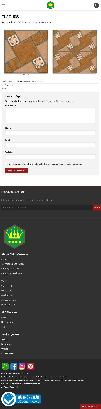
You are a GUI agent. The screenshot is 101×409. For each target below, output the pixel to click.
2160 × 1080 (32, 22)
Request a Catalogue (11, 273)
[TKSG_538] (50, 51)
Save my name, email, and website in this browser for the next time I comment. (45, 164)
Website (9, 152)
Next (5, 88)
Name (8, 128)
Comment (10, 105)
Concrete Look (8, 300)
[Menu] (3, 5)
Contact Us (92, 406)
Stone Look (6, 286)
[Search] (96, 5)
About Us (6, 259)
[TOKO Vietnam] (50, 5)
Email (8, 140)
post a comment (35, 81)
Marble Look (7, 295)
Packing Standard (10, 268)
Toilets (4, 339)
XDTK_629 (46, 22)
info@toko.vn (34, 383)
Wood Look (6, 290)
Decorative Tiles (9, 304)
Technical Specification (12, 263)
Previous (7, 85)
